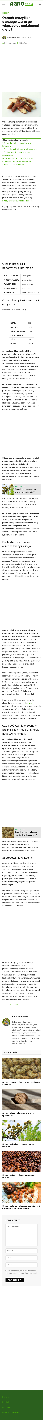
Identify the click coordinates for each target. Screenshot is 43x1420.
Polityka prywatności (10, 1412)
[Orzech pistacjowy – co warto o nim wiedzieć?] (21, 1130)
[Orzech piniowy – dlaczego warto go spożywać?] (21, 1161)
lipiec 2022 (14, 1005)
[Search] (39, 3)
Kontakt (5, 1397)
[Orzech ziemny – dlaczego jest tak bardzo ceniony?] (21, 1068)
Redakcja (6, 1402)
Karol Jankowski (14, 37)
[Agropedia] (21, 4)
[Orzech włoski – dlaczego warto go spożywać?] (21, 1099)
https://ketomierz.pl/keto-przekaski (17, 201)
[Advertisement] (21, 67)
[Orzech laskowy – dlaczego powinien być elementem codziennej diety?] (21, 1192)
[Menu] (3, 3)
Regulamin (6, 1407)
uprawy (29, 703)
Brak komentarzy (10, 43)
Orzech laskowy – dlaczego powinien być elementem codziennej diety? (21, 1207)
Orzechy (5, 13)
